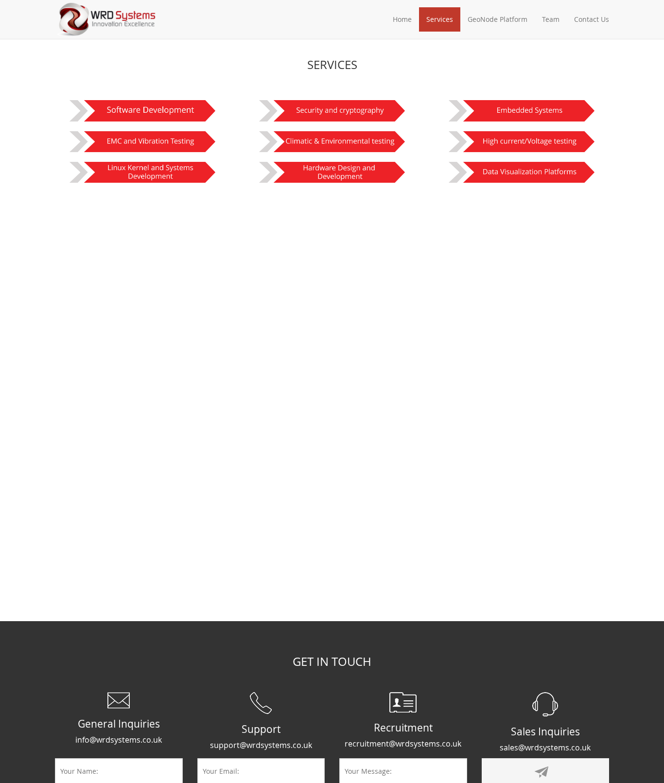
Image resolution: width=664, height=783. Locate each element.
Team (550, 19)
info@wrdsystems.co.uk (118, 739)
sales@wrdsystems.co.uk (545, 747)
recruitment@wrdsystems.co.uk (403, 743)
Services (439, 19)
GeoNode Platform (497, 19)
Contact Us (591, 19)
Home (402, 19)
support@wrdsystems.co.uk (261, 745)
